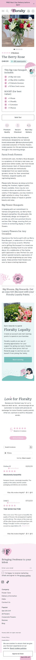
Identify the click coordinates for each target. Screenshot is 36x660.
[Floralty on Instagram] (2, 582)
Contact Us (6, 602)
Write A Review (18, 438)
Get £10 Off (6, 611)
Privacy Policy (6, 637)
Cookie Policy (5, 640)
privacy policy (25, 575)
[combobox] (25, 458)
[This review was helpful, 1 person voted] (26, 492)
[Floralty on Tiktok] (8, 582)
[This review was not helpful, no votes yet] (30, 492)
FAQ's (4, 599)
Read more (26, 526)
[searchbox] (16, 447)
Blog (3, 623)
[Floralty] (18, 11)
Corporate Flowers (9, 617)
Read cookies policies (18, 648)
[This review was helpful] (26, 534)
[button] (7, 11)
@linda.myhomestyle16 (24, 142)
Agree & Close (18, 654)
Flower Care (6, 593)
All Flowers (6, 614)
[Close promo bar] (34, 3)
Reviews (5, 620)
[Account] (28, 11)
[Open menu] (3, 11)
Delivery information (9, 596)
